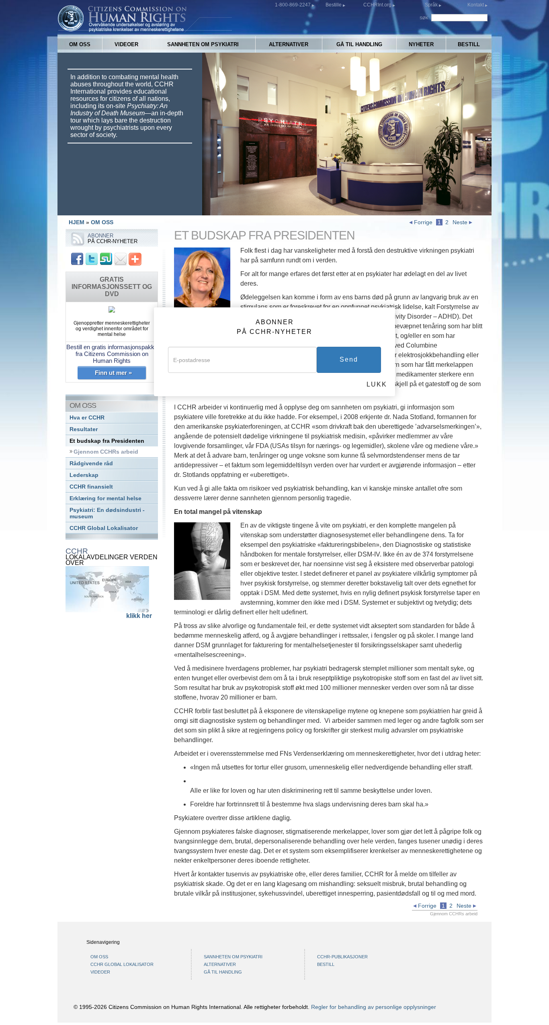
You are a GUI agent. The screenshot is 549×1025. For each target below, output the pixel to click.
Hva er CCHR (87, 418)
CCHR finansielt (91, 487)
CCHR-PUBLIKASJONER (342, 956)
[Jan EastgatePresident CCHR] (202, 283)
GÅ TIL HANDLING (359, 44)
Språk (431, 5)
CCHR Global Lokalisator (104, 528)
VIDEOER (126, 44)
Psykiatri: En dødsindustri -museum (107, 513)
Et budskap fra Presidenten (107, 441)
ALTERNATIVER (288, 44)
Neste (461, 222)
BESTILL (469, 44)
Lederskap (84, 475)
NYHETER (421, 44)
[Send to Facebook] (77, 258)
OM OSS (79, 44)
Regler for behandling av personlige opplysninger (373, 1007)
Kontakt (476, 5)
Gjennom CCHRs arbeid (106, 452)
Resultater (84, 429)
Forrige (422, 222)
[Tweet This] (91, 258)
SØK (425, 18)
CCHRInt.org (378, 5)
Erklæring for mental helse (105, 498)
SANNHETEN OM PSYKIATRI (203, 44)
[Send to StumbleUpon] (106, 258)
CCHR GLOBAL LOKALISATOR (122, 964)
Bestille (334, 5)
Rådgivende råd (91, 463)
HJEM (76, 222)
